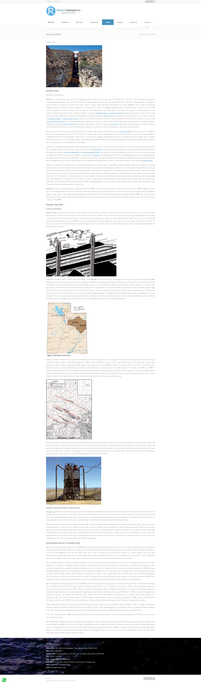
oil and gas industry (124, 131)
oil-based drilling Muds (71, 152)
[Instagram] (154, 2)
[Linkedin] (151, 2)
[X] (149, 2)
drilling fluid (97, 149)
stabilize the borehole (117, 113)
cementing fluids (147, 160)
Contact (147, 22)
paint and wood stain (69, 124)
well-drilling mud (101, 113)
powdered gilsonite (54, 118)
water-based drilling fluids (91, 152)
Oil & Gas (79, 22)
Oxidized (65, 22)
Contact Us (49, 1)
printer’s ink (107, 116)
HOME (52, 22)
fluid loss (97, 155)
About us (133, 22)
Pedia (108, 22)
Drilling (120, 22)
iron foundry (113, 124)
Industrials (94, 22)
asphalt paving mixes (70, 118)
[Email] (146, 2)
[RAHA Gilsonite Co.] (63, 15)
